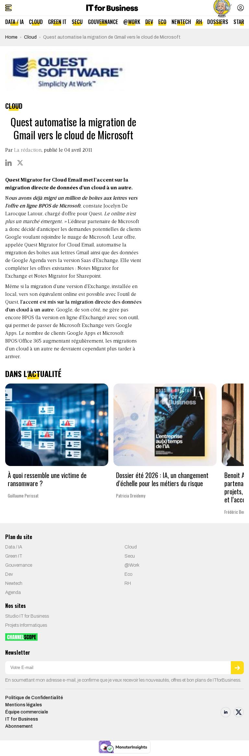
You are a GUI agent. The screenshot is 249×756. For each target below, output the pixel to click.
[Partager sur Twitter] (20, 162)
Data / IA (14, 22)
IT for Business (21, 719)
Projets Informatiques (26, 625)
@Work (131, 22)
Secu (77, 22)
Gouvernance (103, 22)
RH (199, 22)
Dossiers (217, 22)
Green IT (57, 22)
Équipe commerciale (26, 712)
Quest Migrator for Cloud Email (59, 245)
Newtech (181, 22)
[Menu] (8, 8)
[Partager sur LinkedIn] (8, 162)
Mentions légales (23, 704)
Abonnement (19, 726)
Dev (149, 22)
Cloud (36, 22)
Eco (162, 22)
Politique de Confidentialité (34, 697)
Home (11, 37)
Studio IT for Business (27, 616)
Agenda (13, 592)
